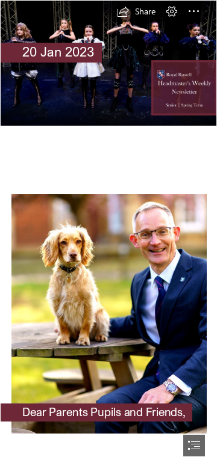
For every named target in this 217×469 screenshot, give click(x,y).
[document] (108, 234)
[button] (136, 11)
